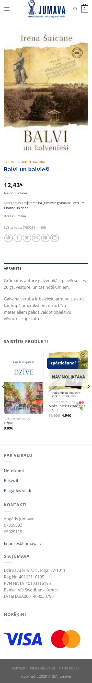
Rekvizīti (11, 480)
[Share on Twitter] (27, 238)
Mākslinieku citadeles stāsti (67, 408)
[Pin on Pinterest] (45, 238)
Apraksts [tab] (12, 268)
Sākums (10, 162)
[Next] (88, 396)
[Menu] (7, 9)
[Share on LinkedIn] (54, 238)
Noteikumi (14, 471)
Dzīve (8, 423)
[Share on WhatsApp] (8, 238)
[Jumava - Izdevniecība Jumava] (46, 9)
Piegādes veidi (17, 490)
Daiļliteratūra (33, 162)
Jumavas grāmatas (57, 202)
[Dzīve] (23, 382)
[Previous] (3, 396)
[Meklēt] (75, 9)
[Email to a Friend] (36, 238)
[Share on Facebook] (18, 238)
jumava (20, 216)
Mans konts (69, 668)
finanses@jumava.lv (23, 543)
